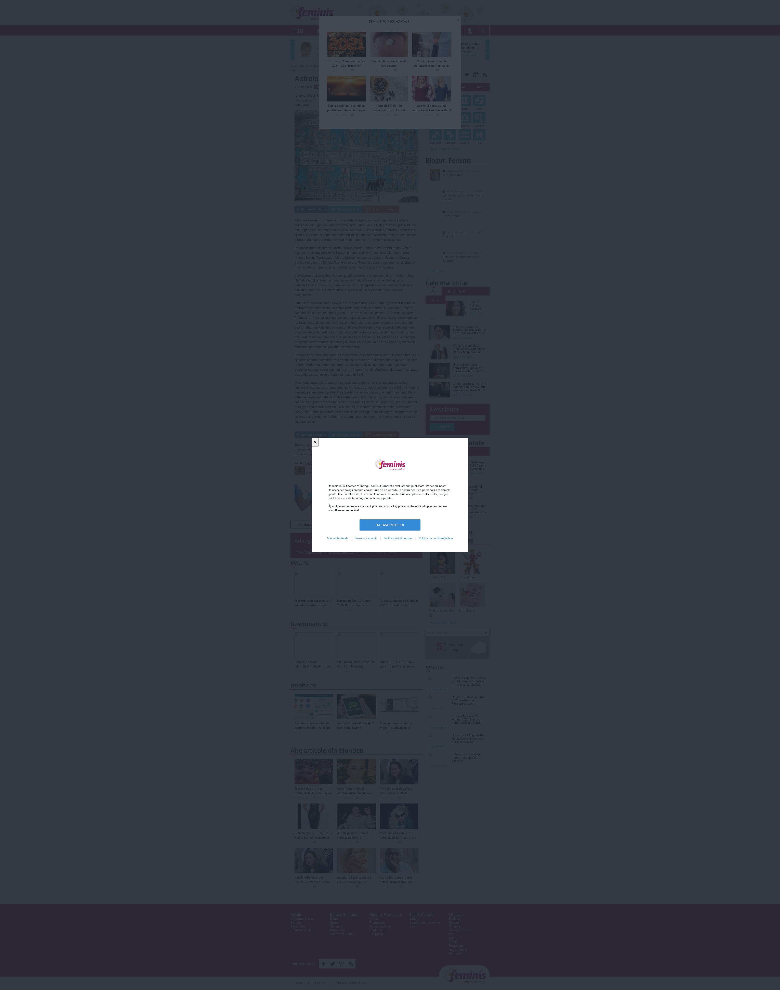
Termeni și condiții (365, 538)
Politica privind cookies (398, 538)
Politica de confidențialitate (436, 538)
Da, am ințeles (390, 525)
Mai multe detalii (337, 538)
